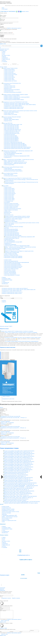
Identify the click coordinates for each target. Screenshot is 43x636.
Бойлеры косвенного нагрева (8, 509)
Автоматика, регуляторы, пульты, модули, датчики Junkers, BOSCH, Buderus (18, 289)
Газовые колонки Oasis (9, 197)
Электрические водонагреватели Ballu (12, 263)
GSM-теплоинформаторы (9, 240)
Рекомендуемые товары (7, 279)
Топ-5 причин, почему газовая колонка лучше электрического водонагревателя (21, 341)
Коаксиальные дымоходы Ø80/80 (11, 137)
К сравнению (11, 422)
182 (34, 289)
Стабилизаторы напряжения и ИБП (9, 515)
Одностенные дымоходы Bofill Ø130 (11, 234)
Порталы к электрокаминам (10, 272)
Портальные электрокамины (10, 273)
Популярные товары (6, 278)
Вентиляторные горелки (7, 517)
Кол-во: (1, 595)
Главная (3, 51)
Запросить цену (4, 634)
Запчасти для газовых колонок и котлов (10, 511)
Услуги (3, 54)
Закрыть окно (3, 43)
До (11, 298)
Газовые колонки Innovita (9, 192)
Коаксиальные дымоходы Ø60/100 (11, 138)
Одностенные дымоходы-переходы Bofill (12, 235)
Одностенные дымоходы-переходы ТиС (12, 129)
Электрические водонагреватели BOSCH (12, 264)
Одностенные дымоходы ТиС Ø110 (11, 125)
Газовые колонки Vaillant (9, 198)
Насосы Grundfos (5, 519)
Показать (4, 300)
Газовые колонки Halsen (9, 190)
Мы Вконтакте (5, 283)
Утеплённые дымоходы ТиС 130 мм (11, 132)
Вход (3, 7)
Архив (3, 521)
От (0, 298)
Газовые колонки (5, 506)
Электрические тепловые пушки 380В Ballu (13, 257)
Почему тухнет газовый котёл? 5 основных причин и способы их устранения (21, 332)
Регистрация (4, 9)
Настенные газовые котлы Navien (11, 206)
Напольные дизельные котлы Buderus (12, 89)
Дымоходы (4, 514)
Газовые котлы (7, 211)
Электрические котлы (8, 214)
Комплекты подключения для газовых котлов (11, 293)
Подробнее (7, 421)
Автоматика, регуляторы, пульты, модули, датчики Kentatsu (14, 288)
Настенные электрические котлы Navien (12, 208)
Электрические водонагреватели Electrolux (13, 266)
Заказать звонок (25, 11)
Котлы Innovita (7, 213)
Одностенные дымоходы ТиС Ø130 (11, 127)
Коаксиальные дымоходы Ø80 (10, 135)
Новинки (4, 277)
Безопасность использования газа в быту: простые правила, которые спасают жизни (23, 337)
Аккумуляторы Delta (8, 239)
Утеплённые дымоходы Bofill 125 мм (11, 133)
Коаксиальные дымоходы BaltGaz (11, 230)
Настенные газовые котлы (9, 85)
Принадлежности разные (9, 220)
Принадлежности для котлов (8, 510)
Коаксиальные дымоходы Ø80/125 (11, 140)
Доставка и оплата (6, 55)
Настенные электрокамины (10, 271)
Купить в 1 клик (4, 422)
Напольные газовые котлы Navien (11, 203)
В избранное (3, 423)
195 (20, 290)
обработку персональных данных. (14, 28)
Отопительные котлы (6, 507)
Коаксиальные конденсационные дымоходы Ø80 (14, 143)
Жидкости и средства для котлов (9, 520)
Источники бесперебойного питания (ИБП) (13, 241)
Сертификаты (5, 57)
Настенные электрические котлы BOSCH (12, 92)
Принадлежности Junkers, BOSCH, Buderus (13, 218)
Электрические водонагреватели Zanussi (12, 267)
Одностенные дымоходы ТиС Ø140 (11, 128)
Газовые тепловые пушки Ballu (10, 253)
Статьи (3, 281)
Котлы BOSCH (7, 202)
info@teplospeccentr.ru (23, 555)
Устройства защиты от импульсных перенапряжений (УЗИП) (17, 245)
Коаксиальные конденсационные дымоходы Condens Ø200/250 (17, 147)
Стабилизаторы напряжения (10, 244)
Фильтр (1, 407)
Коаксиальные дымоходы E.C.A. (10, 231)
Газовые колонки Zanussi (9, 189)
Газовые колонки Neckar (9, 194)
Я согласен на (11, 28)
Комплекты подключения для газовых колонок (12, 292)
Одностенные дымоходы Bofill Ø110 (11, 233)
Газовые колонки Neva (9, 196)
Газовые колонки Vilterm (9, 199)
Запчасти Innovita (7, 225)
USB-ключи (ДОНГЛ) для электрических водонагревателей (16, 262)
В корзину (3, 421)
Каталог (3, 52)
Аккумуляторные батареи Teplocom (11, 238)
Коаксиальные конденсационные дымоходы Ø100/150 (15, 145)
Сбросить (4, 301)
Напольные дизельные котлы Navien (11, 204)
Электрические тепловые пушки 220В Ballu (13, 256)
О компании (4, 61)
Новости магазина (5, 352)
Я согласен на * (11, 619)
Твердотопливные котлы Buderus (11, 209)
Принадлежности (7, 243)
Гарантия (4, 56)
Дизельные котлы (7, 212)
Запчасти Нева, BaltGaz (9, 224)
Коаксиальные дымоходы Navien (11, 229)
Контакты (4, 60)
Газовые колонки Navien (9, 188)
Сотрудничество (5, 282)
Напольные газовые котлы (9, 87)
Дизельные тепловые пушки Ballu (11, 255)
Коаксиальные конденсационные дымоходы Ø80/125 (15, 144)
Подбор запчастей (6, 59)
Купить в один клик (5, 620)
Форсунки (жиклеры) (6, 512)
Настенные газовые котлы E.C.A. (11, 207)
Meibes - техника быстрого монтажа (9, 516)
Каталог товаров (3, 66)
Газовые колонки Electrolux (10, 193)
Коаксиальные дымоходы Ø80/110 (11, 139)
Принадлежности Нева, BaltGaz (10, 221)
